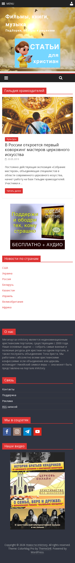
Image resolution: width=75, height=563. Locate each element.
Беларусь (8, 284)
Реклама (7, 401)
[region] (37, 39)
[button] (10, 3)
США (5, 267)
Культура (11, 139)
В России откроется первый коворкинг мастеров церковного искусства (37, 149)
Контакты (8, 389)
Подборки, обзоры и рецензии (30, 30)
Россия (6, 279)
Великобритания (12, 301)
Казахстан (8, 290)
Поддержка (9, 395)
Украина (7, 273)
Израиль (7, 296)
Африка (6, 307)
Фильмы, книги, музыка (27, 20)
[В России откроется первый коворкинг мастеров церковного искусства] (37, 99)
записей (9, 406)
